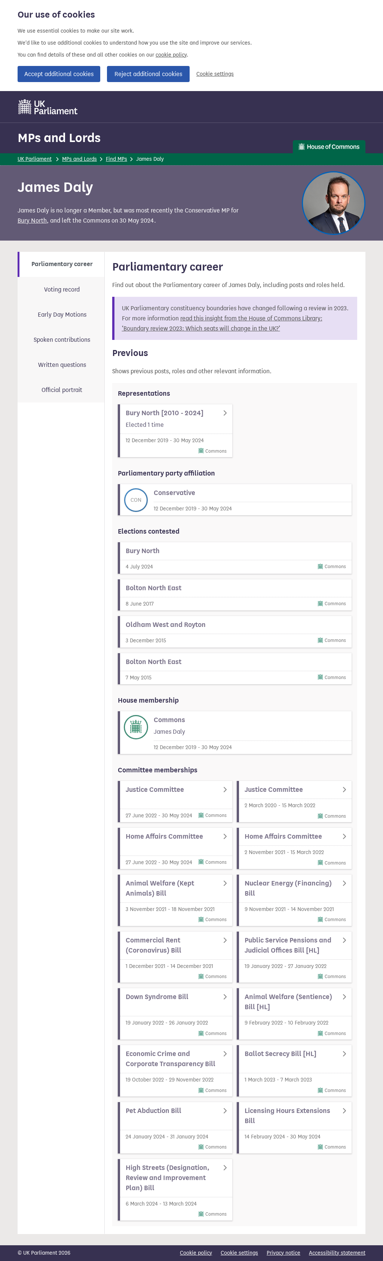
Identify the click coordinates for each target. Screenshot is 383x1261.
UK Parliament (35, 159)
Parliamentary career (62, 264)
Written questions (62, 364)
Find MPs (116, 159)
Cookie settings (215, 74)
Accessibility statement (337, 1253)
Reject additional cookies (148, 74)
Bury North (32, 220)
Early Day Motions (62, 314)
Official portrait (62, 389)
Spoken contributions (62, 339)
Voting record (62, 289)
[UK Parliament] (48, 107)
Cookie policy (196, 1253)
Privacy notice (283, 1253)
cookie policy (171, 55)
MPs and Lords (59, 137)
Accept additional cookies (59, 74)
